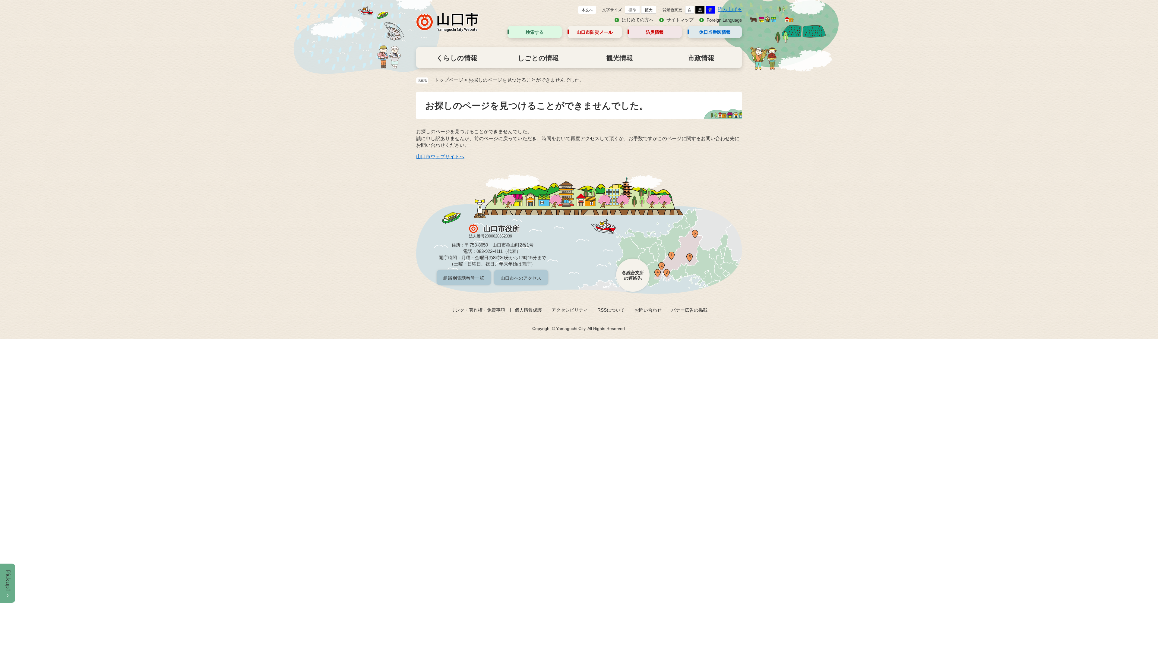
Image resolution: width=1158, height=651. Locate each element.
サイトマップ (680, 19)
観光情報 (619, 58)
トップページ (448, 80)
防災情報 (655, 32)
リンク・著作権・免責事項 (478, 310)
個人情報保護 (528, 310)
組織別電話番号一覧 (463, 278)
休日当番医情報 (715, 32)
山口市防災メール (595, 32)
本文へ (587, 10)
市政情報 (701, 58)
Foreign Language (724, 20)
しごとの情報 (538, 58)
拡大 (649, 10)
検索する (535, 32)
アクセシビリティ (570, 310)
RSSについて (611, 310)
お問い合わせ (648, 310)
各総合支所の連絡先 (633, 275)
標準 (632, 10)
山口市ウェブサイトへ (440, 156)
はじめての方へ (637, 19)
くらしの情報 (456, 58)
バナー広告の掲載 (689, 310)
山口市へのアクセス (521, 278)
